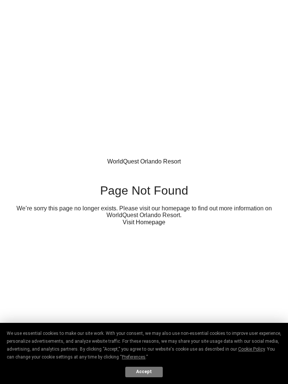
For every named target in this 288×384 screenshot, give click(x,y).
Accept (144, 371)
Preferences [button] (134, 357)
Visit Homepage (144, 222)
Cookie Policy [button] (251, 349)
